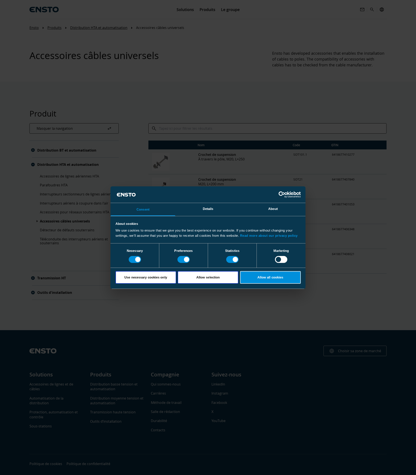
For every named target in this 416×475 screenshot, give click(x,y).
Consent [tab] (143, 209)
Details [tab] (208, 209)
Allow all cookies (270, 277)
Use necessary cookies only (145, 277)
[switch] (183, 259)
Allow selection (208, 277)
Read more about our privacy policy (269, 235)
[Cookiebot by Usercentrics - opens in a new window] (282, 194)
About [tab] (273, 209)
